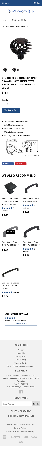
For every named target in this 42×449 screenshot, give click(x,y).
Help (15, 424)
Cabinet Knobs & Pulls (18, 20)
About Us (21, 353)
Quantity (5, 100)
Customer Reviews (20, 428)
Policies (9, 424)
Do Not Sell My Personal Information (21, 366)
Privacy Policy (21, 356)
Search (21, 349)
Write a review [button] (21, 323)
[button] (7, 208)
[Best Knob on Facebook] (21, 392)
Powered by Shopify (27, 431)
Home (4, 20)
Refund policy (21, 359)
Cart (38, 3)
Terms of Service (21, 363)
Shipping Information (26, 424)
